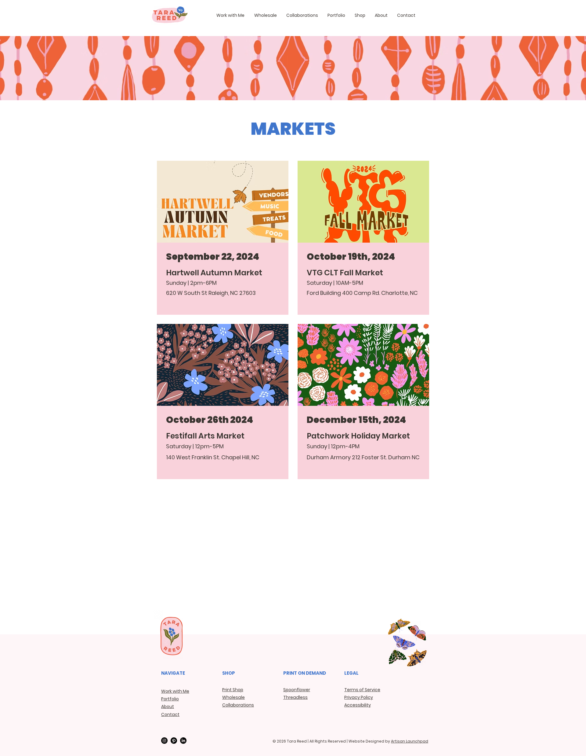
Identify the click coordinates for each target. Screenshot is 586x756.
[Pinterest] (174, 740)
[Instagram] (164, 740)
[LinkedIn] (183, 740)
